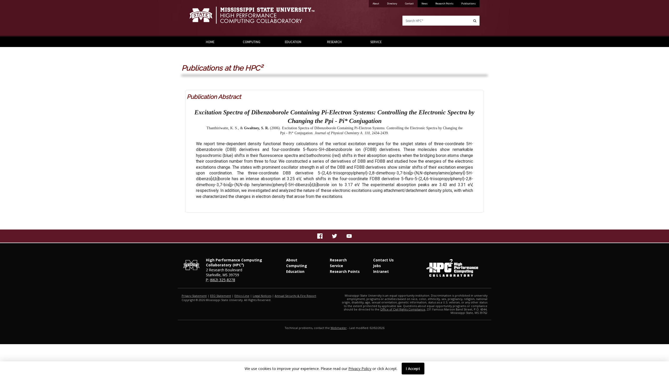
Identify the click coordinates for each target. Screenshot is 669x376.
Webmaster (339, 328)
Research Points (444, 3)
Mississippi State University (202, 18)
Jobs (377, 265)
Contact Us (383, 259)
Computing (251, 42)
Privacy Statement (194, 296)
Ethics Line (241, 296)
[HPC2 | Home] (260, 18)
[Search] (475, 21)
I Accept (413, 368)
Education (293, 42)
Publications (468, 3)
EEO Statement (220, 296)
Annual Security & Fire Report (295, 296)
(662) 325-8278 (222, 279)
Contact (409, 3)
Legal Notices (262, 296)
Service (376, 42)
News (425, 3)
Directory (392, 3)
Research (334, 42)
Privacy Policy (359, 368)
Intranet (381, 271)
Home (210, 42)
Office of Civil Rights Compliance (402, 309)
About (376, 3)
